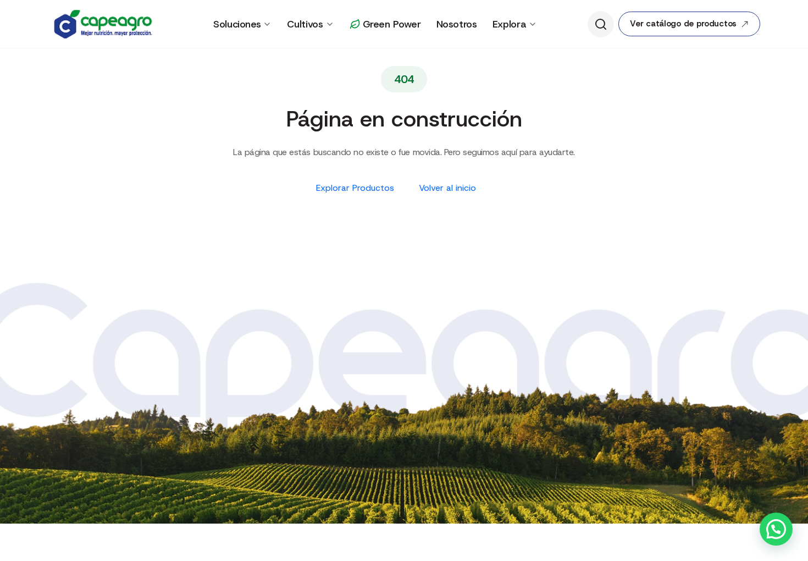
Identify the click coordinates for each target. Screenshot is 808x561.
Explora (509, 24)
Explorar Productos (356, 188)
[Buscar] (601, 24)
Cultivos (305, 24)
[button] (776, 529)
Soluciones (237, 24)
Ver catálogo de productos (683, 23)
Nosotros (456, 24)
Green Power (392, 24)
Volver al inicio (449, 188)
